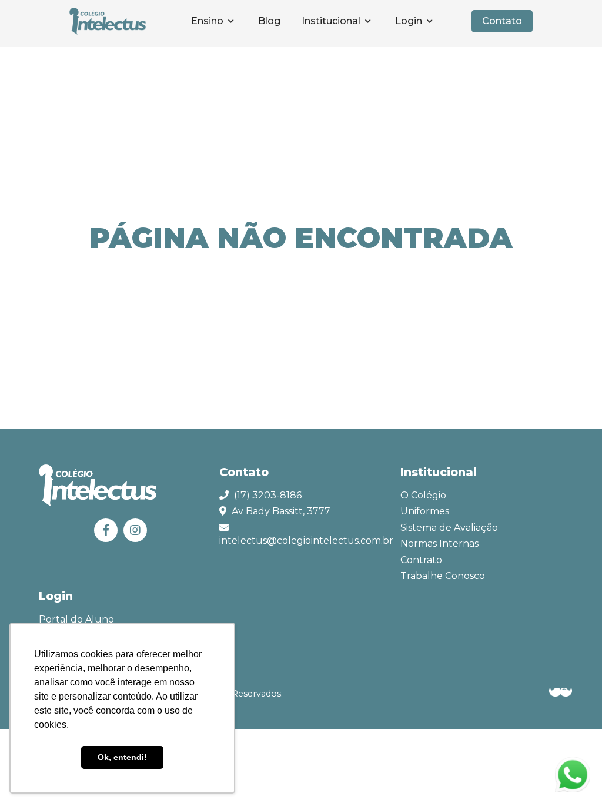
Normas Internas (439, 543)
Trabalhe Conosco (442, 575)
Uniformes (424, 511)
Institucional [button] (332, 20)
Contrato (421, 560)
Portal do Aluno (76, 619)
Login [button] (409, 20)
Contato (502, 20)
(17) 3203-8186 (268, 495)
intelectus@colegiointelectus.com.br (306, 540)
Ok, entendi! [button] (122, 757)
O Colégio (423, 495)
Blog (269, 20)
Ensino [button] (208, 20)
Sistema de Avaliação (449, 527)
